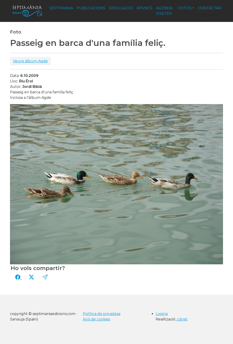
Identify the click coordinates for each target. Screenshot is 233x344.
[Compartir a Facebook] (18, 277)
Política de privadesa (101, 314)
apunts (144, 8)
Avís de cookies (96, 319)
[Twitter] (31, 277)
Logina (162, 314)
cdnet (182, 319)
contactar (209, 8)
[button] (45, 277)
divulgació (121, 8)
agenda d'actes (164, 11)
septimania (61, 8)
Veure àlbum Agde (30, 61)
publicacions (91, 8)
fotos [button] (185, 8)
